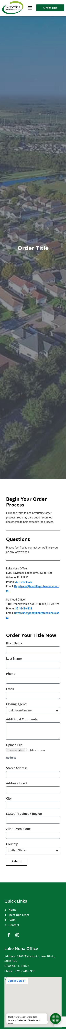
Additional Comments (22, 719)
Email (10, 689)
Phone (10, 674)
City (9, 798)
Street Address (17, 768)
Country (12, 844)
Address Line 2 (16, 783)
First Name (14, 643)
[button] (30, 7)
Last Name (14, 658)
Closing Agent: (16, 704)
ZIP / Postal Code (18, 829)
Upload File (14, 745)
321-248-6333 (23, 581)
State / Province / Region (24, 814)
